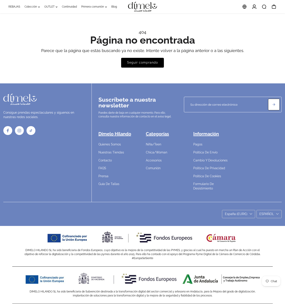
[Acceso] (254, 6)
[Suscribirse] (274, 104)
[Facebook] (7, 130)
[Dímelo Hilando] (142, 7)
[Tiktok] (30, 130)
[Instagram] (19, 130)
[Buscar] (264, 6)
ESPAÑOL (266, 214)
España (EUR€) (236, 214)
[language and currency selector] (244, 6)
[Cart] (273, 6)
